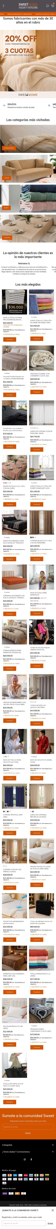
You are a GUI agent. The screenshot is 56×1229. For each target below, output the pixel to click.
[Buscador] (47, 6)
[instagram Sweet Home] (25, 1159)
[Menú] (4, 6)
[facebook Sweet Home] (31, 1159)
